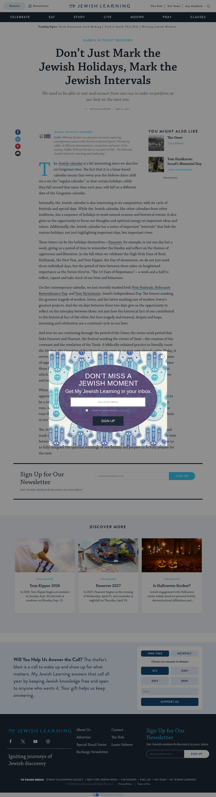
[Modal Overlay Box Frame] (108, 398)
